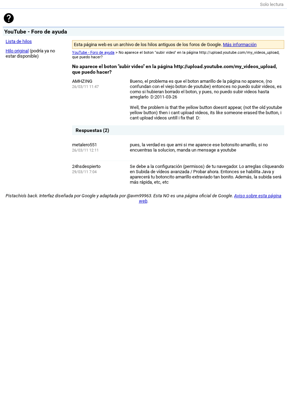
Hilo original (17, 50)
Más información (240, 44)
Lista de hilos (19, 41)
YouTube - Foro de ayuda (93, 52)
